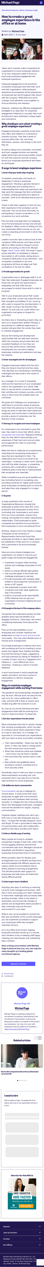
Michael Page (9, 973)
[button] (17, 1080)
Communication (9, 791)
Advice (21, 10)
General (6, 1226)
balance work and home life (27, 635)
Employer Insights (32, 10)
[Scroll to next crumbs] (40, 10)
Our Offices (7, 1245)
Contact (6, 1239)
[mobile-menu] (41, 2)
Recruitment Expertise (10, 10)
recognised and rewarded (13, 435)
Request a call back (18, 964)
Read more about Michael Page (17, 1029)
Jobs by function (10, 1232)
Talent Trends (14, 250)
